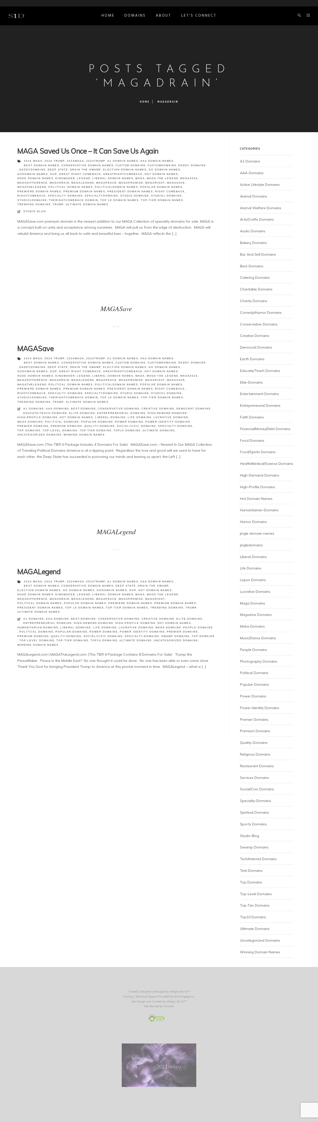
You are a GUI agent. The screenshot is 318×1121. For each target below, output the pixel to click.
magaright (155, 182)
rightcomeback (31, 195)
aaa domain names (157, 161)
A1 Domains (33, 408)
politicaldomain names (116, 187)
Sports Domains (253, 824)
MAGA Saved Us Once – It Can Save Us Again (88, 151)
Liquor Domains (253, 580)
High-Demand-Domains (167, 413)
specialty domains (65, 195)
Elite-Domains (82, 413)
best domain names (41, 165)
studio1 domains (166, 195)
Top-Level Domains (60, 430)
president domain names (130, 191)
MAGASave (35, 348)
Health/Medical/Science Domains (266, 463)
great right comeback (80, 174)
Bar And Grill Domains (258, 254)
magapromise (131, 182)
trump (58, 204)
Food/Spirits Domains (258, 452)
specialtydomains (101, 195)
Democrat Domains (193, 408)
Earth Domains (252, 359)
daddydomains (32, 169)
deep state (58, 169)
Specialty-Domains (175, 426)
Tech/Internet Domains (258, 859)
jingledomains (251, 545)
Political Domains (62, 421)
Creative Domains (158, 408)
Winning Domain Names (84, 434)
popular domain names (161, 187)
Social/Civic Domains (136, 426)
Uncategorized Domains (39, 434)
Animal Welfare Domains (260, 208)
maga (140, 178)
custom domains (131, 165)
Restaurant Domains (257, 766)
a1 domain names (122, 161)
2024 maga (33, 161)
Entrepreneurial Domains (121, 413)
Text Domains (251, 870)
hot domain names (161, 174)
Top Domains (28, 430)
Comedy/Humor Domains (261, 312)
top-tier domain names (162, 200)
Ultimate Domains (159, 430)
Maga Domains (30, 421)
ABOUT (163, 16)
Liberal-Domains (110, 417)
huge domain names (35, 178)
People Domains (198, 627)
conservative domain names (87, 165)
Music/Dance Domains (258, 638)
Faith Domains (252, 417)
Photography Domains (258, 661)
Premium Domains (66, 426)
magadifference (32, 182)
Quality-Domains (99, 426)
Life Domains (140, 417)
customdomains (162, 165)
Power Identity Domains (167, 421)
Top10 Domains (127, 430)
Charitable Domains (256, 289)
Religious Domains (255, 754)
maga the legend (162, 178)
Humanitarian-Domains (37, 627)
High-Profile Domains (37, 417)
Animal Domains (253, 196)
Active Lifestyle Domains (260, 184)
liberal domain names (112, 178)
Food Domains (252, 440)
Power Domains (129, 421)
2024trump (95, 161)
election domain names (125, 169)
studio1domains (32, 200)
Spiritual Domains (254, 812)
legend (83, 178)
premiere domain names (39, 191)
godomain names (32, 174)
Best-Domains (83, 408)
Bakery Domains (253, 242)
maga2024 (189, 178)
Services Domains (254, 777)
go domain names (164, 169)
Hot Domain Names (76, 417)
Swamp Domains (175, 636)
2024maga (75, 161)
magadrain (59, 182)
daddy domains (192, 165)
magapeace (106, 182)
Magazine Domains (256, 614)
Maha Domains (252, 626)
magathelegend (31, 187)
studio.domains (134, 195)
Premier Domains (33, 426)
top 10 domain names (119, 200)
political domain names (70, 187)
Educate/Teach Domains (45, 413)
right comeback (170, 191)
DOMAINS (135, 16)
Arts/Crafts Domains (257, 219)
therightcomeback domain (73, 200)
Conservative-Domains (119, 408)
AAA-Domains (57, 408)
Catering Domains (255, 277)
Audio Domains (252, 231)
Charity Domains (253, 301)
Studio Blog (34, 211)
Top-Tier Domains (96, 430)
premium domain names (84, 191)
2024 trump (54, 161)
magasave (176, 182)
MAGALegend (39, 571)
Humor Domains (253, 522)
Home (108, 16)
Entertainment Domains (259, 394)
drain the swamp (85, 169)
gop (53, 174)
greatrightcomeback (123, 174)
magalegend (82, 182)
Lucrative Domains (171, 417)
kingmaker (65, 178)
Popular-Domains (97, 421)
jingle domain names (257, 533)
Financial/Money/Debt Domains (265, 429)
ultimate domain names (87, 204)
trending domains (34, 204)
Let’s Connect (199, 16)
